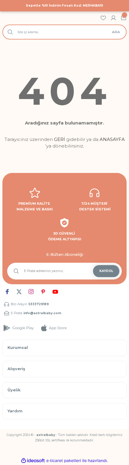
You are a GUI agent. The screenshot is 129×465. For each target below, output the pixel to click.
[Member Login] (113, 18)
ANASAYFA (112, 139)
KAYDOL (106, 271)
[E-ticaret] (63, 460)
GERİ (59, 139)
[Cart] (124, 18)
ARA (116, 32)
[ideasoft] (33, 461)
